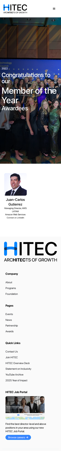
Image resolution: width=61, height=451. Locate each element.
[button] (54, 9)
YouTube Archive (14, 374)
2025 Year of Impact (16, 380)
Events (9, 314)
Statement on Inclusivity (18, 369)
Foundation (11, 294)
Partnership (11, 325)
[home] (26, 9)
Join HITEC (11, 357)
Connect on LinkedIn (15, 217)
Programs (10, 288)
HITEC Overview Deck (17, 363)
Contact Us (11, 351)
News (8, 320)
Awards (9, 331)
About (8, 282)
